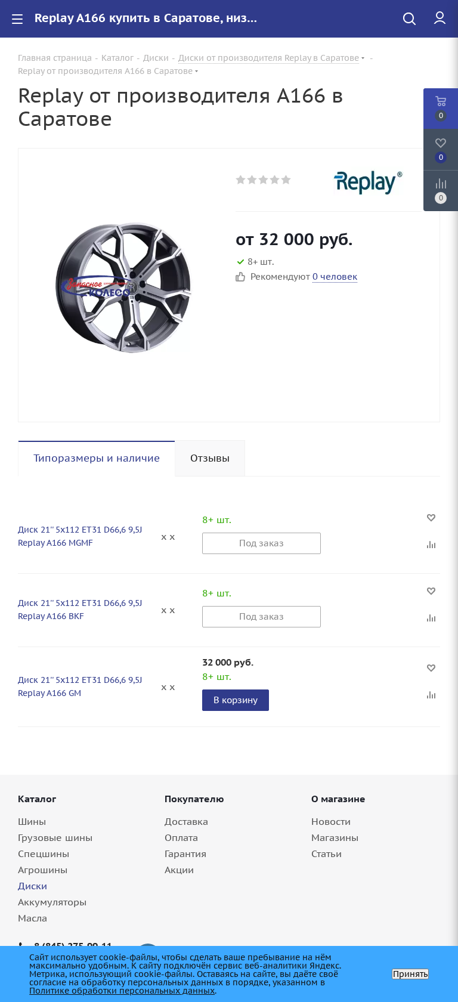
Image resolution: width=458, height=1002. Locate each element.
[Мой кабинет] (440, 18)
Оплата (181, 837)
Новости (331, 821)
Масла (32, 918)
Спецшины (43, 853)
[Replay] (377, 181)
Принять (410, 974)
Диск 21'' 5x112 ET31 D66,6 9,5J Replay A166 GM (80, 686)
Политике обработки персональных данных (122, 990)
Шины (32, 821)
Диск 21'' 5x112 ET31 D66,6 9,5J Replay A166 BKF (80, 609)
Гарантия (185, 853)
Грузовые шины (55, 837)
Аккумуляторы (52, 902)
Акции (179, 870)
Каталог (37, 799)
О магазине (338, 799)
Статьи (326, 853)
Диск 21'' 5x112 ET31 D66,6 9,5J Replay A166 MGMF (80, 536)
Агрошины (42, 870)
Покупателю (194, 799)
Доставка (186, 821)
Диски (32, 886)
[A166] (124, 285)
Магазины (334, 837)
